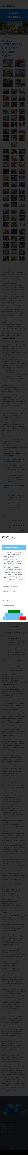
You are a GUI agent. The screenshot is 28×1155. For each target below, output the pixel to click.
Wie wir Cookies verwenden (10, 547)
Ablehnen (23, 618)
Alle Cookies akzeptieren (14, 611)
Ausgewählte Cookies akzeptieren (11, 618)
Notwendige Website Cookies (10, 586)
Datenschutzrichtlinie (8, 605)
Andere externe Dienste (9, 596)
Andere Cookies (7, 600)
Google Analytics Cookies (9, 591)
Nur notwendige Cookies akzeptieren (14, 615)
